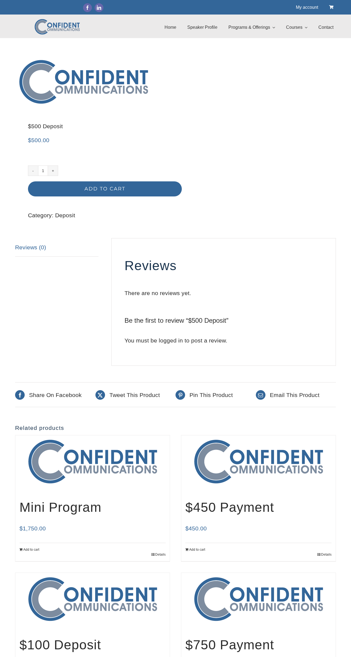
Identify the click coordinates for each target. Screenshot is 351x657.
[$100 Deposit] (92, 599)
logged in (171, 340)
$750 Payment (229, 645)
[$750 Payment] (258, 599)
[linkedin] (99, 7)
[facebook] (87, 7)
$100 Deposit (60, 645)
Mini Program (60, 507)
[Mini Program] (92, 461)
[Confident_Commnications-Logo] (92, 82)
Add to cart (104, 189)
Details (160, 554)
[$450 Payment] (258, 461)
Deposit (65, 215)
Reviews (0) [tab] (30, 247)
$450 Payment (229, 507)
